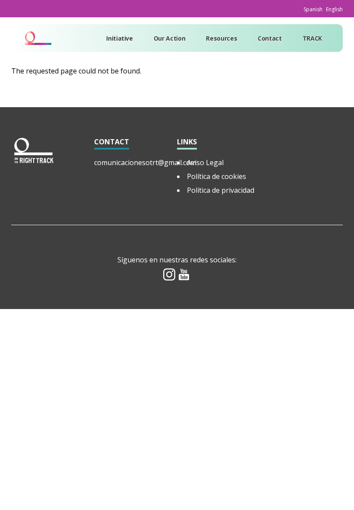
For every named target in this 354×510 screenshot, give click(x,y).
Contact (270, 38)
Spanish (312, 9)
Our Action (170, 38)
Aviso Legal (205, 162)
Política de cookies (216, 176)
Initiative (119, 38)
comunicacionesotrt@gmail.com (145, 162)
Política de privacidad (220, 190)
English (334, 9)
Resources (221, 38)
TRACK (312, 38)
